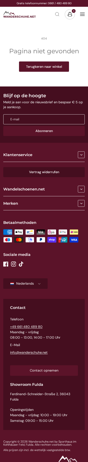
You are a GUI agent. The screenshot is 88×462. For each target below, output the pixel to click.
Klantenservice (17, 155)
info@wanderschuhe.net (29, 352)
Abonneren (44, 131)
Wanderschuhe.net (41, 442)
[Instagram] (13, 264)
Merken (10, 203)
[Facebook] (5, 264)
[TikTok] (21, 264)
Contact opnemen (44, 370)
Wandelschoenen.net (24, 189)
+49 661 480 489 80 (26, 327)
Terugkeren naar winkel (44, 66)
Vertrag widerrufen (44, 172)
